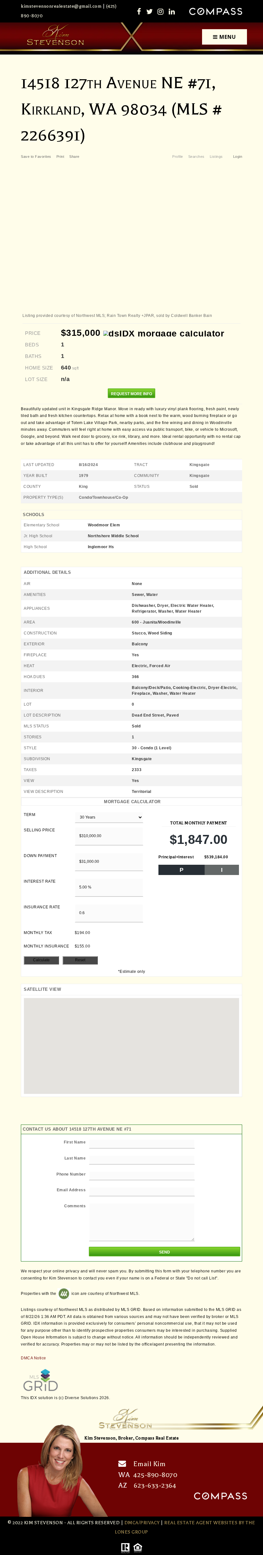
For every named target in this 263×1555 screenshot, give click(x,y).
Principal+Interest (176, 857)
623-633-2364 (155, 1485)
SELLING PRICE (39, 830)
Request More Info (131, 394)
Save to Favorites (36, 156)
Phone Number (71, 1174)
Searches (196, 156)
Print (60, 156)
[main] (131, 728)
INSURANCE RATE (42, 907)
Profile (177, 156)
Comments (75, 1206)
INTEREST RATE (40, 881)
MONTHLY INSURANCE (46, 946)
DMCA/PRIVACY (142, 1522)
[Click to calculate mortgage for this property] (163, 333)
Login (237, 156)
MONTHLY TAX (38, 932)
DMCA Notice (33, 1358)
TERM (29, 814)
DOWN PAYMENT (40, 856)
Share (75, 156)
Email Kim (149, 1464)
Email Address (71, 1190)
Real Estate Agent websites (200, 1522)
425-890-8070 (155, 1475)
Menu (227, 36)
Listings (216, 156)
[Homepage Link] (55, 35)
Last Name (75, 1158)
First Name (75, 1142)
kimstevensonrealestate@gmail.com (61, 6)
